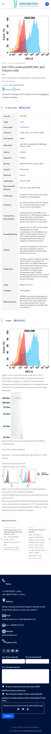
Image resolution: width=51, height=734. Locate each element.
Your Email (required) (33, 657)
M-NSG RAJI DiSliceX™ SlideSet (37, 531)
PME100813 (24, 127)
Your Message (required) (11, 667)
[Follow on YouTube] (17, 651)
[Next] (49, 544)
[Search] (47, 4)
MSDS (18, 89)
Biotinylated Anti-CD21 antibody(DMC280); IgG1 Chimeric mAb (13, 532)
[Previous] (1, 544)
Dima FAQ (25, 108)
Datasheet (8, 89)
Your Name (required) (10, 657)
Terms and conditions (31, 727)
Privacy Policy (17, 727)
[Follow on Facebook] (4, 651)
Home (4, 63)
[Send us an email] (8, 651)
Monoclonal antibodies (17, 63)
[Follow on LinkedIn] (13, 651)
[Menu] (3, 4)
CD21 (22, 122)
